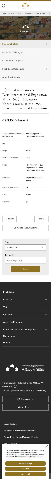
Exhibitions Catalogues (13, 69)
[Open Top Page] (24, 368)
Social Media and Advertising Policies (19, 430)
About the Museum (12, 322)
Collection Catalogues (12, 52)
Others (6, 342)
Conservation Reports (12, 60)
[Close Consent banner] (47, 446)
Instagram (25, 399)
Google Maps (7, 386)
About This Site (10, 424)
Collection (8, 299)
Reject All (25, 469)
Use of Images (10, 336)
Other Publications (11, 77)
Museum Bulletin (10, 44)
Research (7, 314)
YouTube (25, 407)
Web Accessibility (11, 443)
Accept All (25, 474)
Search (25, 269)
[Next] (41, 219)
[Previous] (9, 219)
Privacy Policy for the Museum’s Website (21, 437)
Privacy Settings (25, 463)
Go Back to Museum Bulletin (25, 228)
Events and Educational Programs (19, 329)
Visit (5, 307)
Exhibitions (8, 292)
